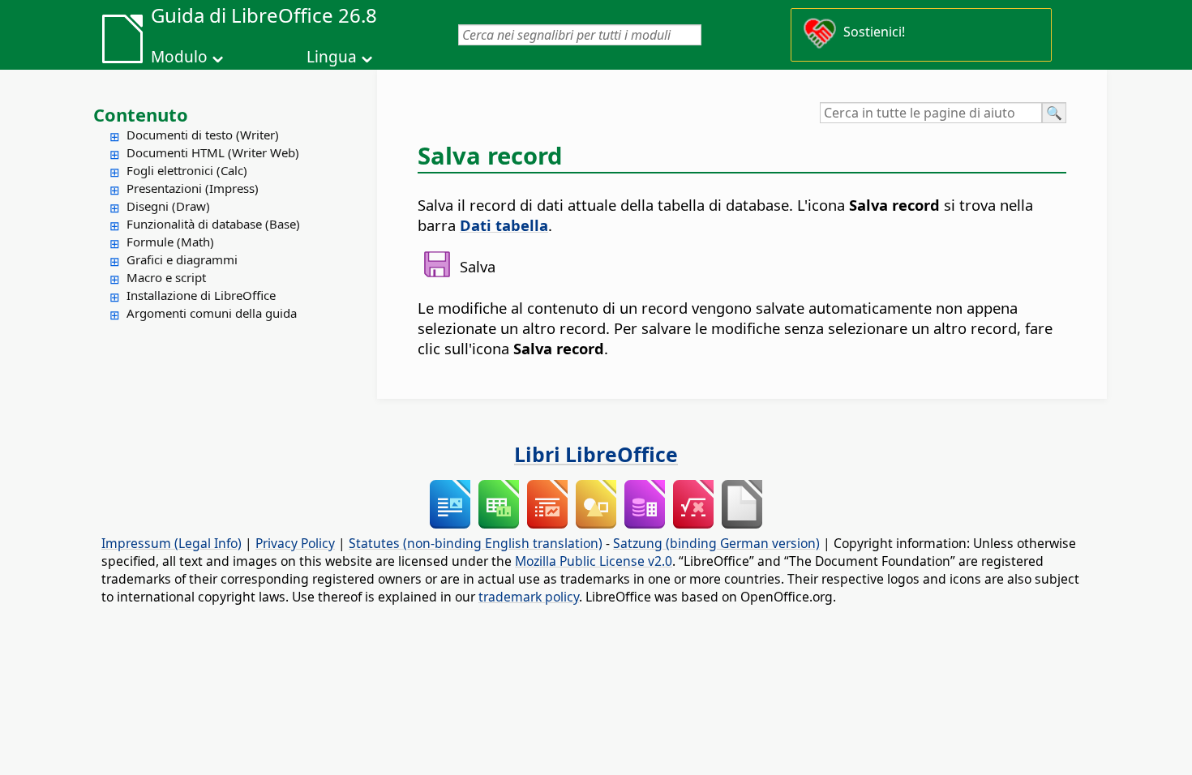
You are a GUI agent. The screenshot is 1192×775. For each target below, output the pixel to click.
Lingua (332, 56)
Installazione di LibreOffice (201, 295)
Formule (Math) (170, 241)
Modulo (179, 56)
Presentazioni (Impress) (192, 188)
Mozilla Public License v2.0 (593, 561)
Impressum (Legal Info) (171, 543)
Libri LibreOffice (596, 454)
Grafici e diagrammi (182, 259)
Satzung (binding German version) (716, 543)
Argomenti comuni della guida (211, 313)
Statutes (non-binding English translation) (475, 543)
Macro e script (166, 277)
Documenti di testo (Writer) (202, 134)
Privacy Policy (295, 543)
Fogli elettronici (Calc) (186, 170)
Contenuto (140, 114)
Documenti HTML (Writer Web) (212, 152)
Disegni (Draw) (168, 206)
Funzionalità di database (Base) (213, 224)
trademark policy (528, 597)
